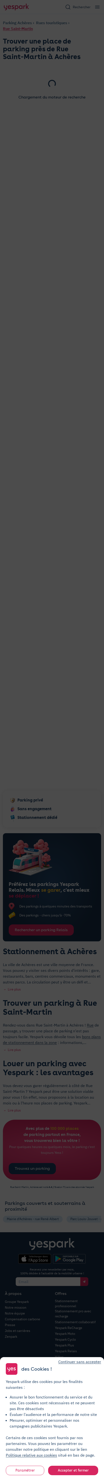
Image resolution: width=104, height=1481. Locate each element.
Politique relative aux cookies (31, 1455)
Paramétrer (25, 1470)
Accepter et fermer (73, 1470)
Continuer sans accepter (79, 1361)
